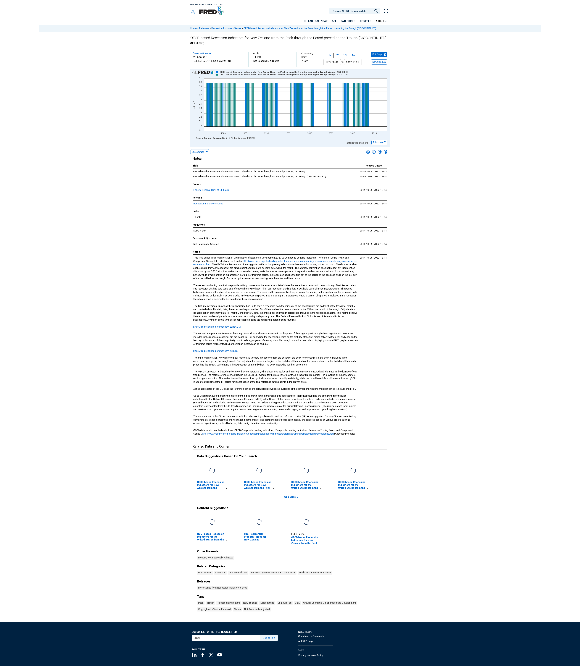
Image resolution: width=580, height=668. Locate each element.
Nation (237, 609)
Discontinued (267, 602)
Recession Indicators (229, 602)
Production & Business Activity (315, 572)
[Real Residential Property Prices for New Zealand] (259, 522)
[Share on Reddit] (380, 152)
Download (377, 61)
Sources (365, 21)
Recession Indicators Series (226, 28)
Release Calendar (315, 21)
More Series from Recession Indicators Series (222, 587)
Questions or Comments (311, 636)
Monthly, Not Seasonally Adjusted (215, 557)
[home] (207, 11)
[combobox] (355, 11)
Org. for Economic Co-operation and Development (329, 602)
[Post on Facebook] (374, 152)
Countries (220, 572)
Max (354, 55)
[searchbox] (355, 11)
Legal (301, 649)
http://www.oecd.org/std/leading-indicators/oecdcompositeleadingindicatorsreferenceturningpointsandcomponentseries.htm (268, 433)
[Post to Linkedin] (385, 152)
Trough (210, 602)
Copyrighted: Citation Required (214, 609)
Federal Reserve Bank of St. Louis (211, 190)
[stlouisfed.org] (206, 4)
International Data (238, 572)
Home (193, 28)
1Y (330, 55)
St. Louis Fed (285, 602)
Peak (200, 602)
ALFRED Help (305, 641)
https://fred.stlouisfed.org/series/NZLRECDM (217, 326)
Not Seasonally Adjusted (257, 609)
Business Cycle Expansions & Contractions (273, 572)
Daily (297, 602)
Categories (347, 21)
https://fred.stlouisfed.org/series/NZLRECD (215, 350)
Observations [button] (201, 53)
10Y (345, 55)
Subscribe (269, 637)
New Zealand (205, 572)
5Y (337, 55)
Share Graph (198, 151)
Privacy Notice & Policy (310, 655)
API (334, 21)
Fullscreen (378, 142)
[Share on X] (368, 152)
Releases (204, 28)
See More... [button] (291, 496)
